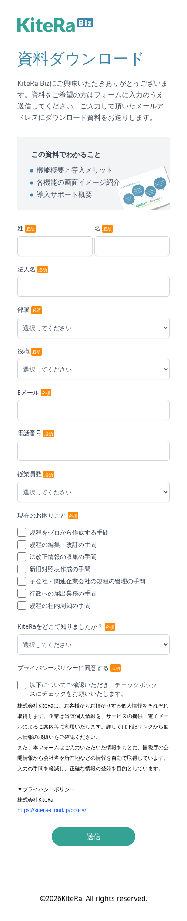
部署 (23, 309)
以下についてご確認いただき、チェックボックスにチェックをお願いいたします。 (93, 689)
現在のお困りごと (41, 515)
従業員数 (29, 474)
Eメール (28, 392)
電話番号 (29, 433)
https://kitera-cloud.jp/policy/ (51, 810)
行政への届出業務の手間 (63, 593)
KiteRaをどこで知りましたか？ (60, 626)
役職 (23, 351)
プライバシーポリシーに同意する (63, 668)
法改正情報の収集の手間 (63, 556)
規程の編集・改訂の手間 (63, 544)
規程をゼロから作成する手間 (69, 532)
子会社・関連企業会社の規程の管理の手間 (87, 581)
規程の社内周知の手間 (60, 605)
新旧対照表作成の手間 (60, 569)
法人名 (26, 269)
